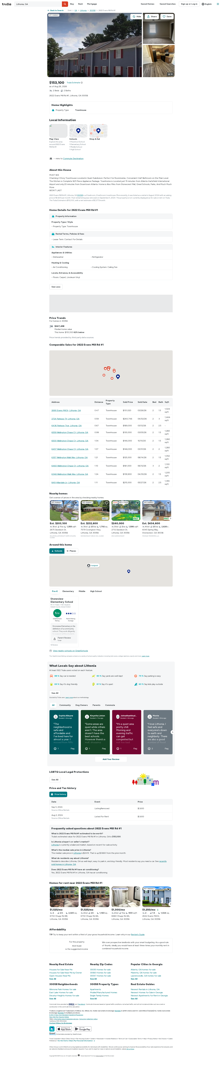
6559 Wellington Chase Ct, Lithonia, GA (70, 432)
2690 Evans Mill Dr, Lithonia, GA (66, 410)
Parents (96, 705)
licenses (118, 1011)
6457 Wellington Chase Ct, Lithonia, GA (70, 449)
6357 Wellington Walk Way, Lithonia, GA (70, 457)
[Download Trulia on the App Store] (64, 1028)
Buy (72, 4)
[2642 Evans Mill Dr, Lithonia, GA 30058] (156, 897)
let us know (130, 1049)
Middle (82, 591)
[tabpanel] (111, 810)
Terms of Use (123, 1039)
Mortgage (92, 4)
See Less (57, 287)
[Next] (171, 519)
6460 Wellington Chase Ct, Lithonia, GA (70, 466)
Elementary (68, 591)
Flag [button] (72, 749)
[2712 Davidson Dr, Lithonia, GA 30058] (126, 510)
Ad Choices (162, 1039)
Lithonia (83, 10)
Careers (92, 1039)
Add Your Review (111, 759)
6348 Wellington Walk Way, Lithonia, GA (70, 474)
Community (65, 705)
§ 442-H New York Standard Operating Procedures (66, 1015)
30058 (92, 10)
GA (76, 10)
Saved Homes (147, 4)
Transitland (81, 1004)
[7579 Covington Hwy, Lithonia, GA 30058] (95, 510)
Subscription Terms (135, 1039)
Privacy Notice (152, 1039)
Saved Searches (168, 4)
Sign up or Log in (189, 4)
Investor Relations (111, 1039)
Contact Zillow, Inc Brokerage (60, 1023)
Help (144, 1039)
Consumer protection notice (88, 1019)
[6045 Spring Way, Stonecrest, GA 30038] (156, 510)
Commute (110, 705)
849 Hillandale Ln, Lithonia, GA (66, 482)
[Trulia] (51, 1028)
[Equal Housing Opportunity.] (78, 1056)
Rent (80, 4)
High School (96, 591)
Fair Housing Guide (82, 1039)
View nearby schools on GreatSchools (70, 651)
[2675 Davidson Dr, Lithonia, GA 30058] (64, 510)
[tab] (56, 551)
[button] (65, 4)
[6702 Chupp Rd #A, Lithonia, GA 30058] (95, 897)
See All (56, 693)
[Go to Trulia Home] (8, 4)
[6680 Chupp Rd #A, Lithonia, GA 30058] (126, 897)
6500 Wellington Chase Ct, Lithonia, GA (70, 441)
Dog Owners (82, 705)
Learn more (145, 656)
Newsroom (100, 1039)
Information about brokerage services (66, 1019)
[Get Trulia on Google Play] (82, 1028)
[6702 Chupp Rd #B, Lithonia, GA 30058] (64, 897)
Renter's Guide (138, 934)
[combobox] (41, 4)
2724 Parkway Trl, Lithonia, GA (65, 419)
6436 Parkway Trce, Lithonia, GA (67, 425)
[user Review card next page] (173, 732)
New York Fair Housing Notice (59, 1017)
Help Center (99, 1056)
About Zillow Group (67, 1039)
